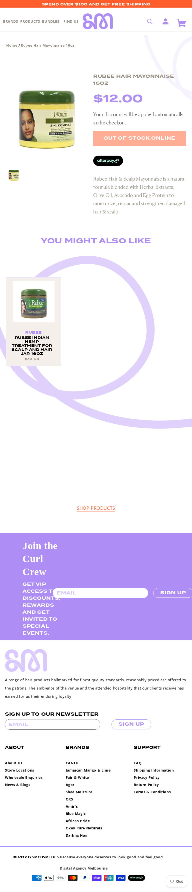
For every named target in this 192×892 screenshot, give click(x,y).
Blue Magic (76, 813)
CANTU (72, 763)
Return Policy (146, 784)
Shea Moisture (79, 792)
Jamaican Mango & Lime (88, 770)
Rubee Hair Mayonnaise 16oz (47, 45)
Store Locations (19, 770)
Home (11, 45)
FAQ (138, 763)
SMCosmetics (45, 857)
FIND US (71, 21)
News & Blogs (17, 784)
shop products (96, 508)
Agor (70, 784)
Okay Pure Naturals (84, 828)
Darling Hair (77, 835)
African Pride (78, 820)
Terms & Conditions (152, 792)
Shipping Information (154, 770)
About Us (13, 763)
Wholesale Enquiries (23, 777)
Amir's (72, 806)
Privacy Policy (147, 777)
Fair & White (77, 777)
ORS (69, 799)
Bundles (50, 21)
